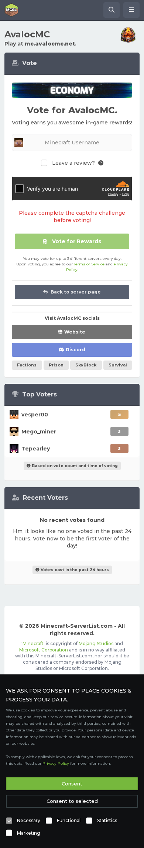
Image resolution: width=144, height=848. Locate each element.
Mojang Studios (96, 643)
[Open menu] (131, 10)
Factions (27, 365)
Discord (75, 349)
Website (74, 332)
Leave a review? (73, 163)
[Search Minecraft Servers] (111, 10)
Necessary (28, 820)
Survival (118, 365)
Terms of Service (89, 264)
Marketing (28, 833)
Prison (56, 365)
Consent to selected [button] (72, 801)
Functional (68, 820)
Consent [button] (72, 784)
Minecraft (33, 643)
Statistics (107, 820)
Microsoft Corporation (43, 650)
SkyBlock (85, 365)
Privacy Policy (55, 763)
